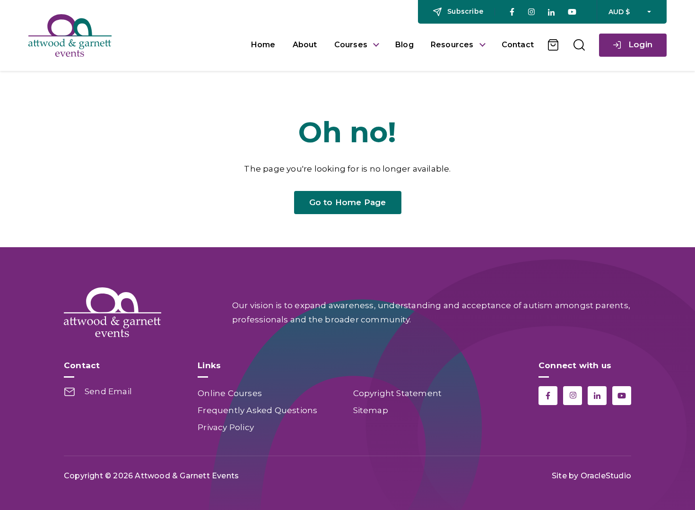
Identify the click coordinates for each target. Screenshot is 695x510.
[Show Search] (579, 45)
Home (263, 44)
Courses (350, 44)
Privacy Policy (226, 427)
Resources (452, 44)
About (305, 44)
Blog (404, 44)
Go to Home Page (347, 202)
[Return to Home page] (132, 35)
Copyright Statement (397, 393)
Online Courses (230, 393)
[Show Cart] (553, 45)
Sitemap (370, 410)
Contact (518, 44)
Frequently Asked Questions (257, 410)
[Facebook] (512, 12)
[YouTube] (572, 12)
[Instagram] (531, 12)
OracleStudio (606, 475)
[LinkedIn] (551, 12)
